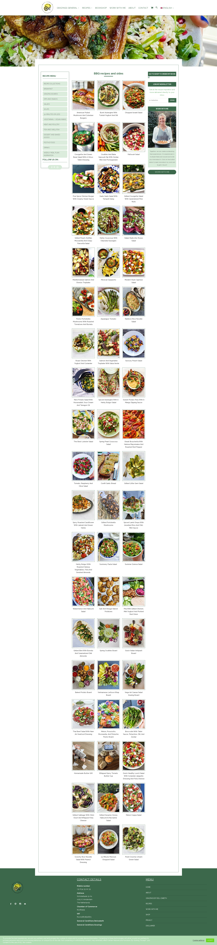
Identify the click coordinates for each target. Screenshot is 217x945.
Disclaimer (150, 926)
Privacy (149, 920)
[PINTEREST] (15, 904)
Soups (46, 109)
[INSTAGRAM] (20, 904)
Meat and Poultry (51, 124)
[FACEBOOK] (11, 904)
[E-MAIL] (25, 904)
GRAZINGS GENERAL (67, 8)
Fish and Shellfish (51, 130)
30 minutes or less (52, 114)
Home (148, 887)
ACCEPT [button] (210, 940)
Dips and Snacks (51, 99)
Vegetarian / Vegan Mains (55, 119)
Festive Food (49, 142)
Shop (148, 915)
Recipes (86, 8)
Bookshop (101, 8)
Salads (47, 104)
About (132, 8)
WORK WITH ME (162, 172)
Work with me (118, 8)
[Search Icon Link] (157, 7)
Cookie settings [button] (198, 940)
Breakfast (48, 89)
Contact (143, 8)
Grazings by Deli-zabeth (156, 898)
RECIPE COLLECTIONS (52, 84)
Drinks (47, 148)
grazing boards (51, 94)
